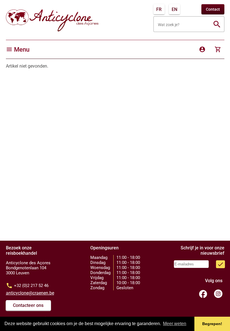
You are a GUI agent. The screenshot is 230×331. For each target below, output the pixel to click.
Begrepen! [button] (212, 323)
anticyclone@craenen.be (30, 293)
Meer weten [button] (174, 323)
